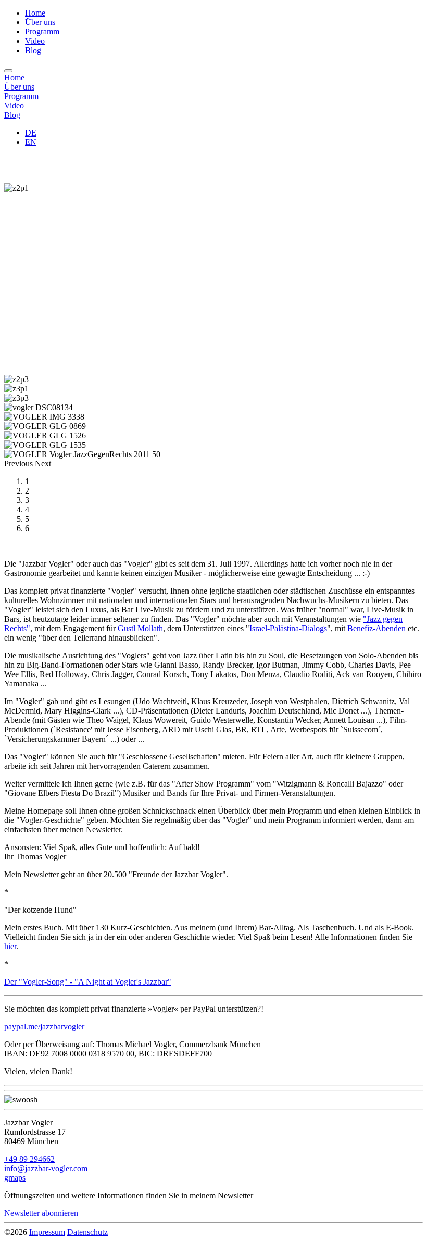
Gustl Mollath (140, 628)
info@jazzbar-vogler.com (45, 1168)
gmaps (15, 1177)
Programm (42, 31)
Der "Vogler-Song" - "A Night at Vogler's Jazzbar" (87, 981)
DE (30, 132)
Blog (33, 50)
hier (10, 946)
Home (35, 12)
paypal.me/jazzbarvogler (44, 1026)
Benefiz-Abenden (376, 628)
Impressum (47, 1231)
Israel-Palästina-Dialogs (288, 628)
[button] (19, 463)
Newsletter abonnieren (41, 1213)
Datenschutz (87, 1231)
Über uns (40, 22)
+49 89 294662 (29, 1158)
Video (35, 40)
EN (30, 142)
